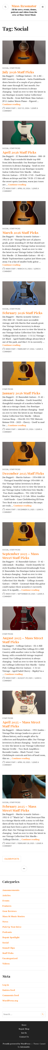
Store (24, 1025)
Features (6, 905)
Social (5, 68)
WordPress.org (10, 1000)
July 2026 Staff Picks (18, 72)
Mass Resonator (24, 6)
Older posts (11, 858)
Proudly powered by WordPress (16, 1044)
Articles (6, 895)
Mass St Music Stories (13, 916)
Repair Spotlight (10, 937)
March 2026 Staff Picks (20, 232)
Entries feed (8, 990)
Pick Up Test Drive (11, 926)
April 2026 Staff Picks (19, 152)
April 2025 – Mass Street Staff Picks (21, 724)
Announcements (10, 890)
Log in (5, 984)
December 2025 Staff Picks (23, 473)
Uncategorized (9, 958)
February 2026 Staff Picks (22, 313)
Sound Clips (8, 947)
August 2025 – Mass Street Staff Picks (22, 640)
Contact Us (24, 1037)
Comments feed (10, 995)
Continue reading (11, 104)
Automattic (25, 1047)
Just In (24, 1033)
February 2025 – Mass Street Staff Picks (19, 808)
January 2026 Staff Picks (21, 393)
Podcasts (7, 932)
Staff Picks (15, 68)
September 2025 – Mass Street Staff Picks (20, 555)
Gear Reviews (9, 911)
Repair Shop (24, 1029)
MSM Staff (11, 108)
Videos (6, 963)
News (5, 921)
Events (5, 900)
